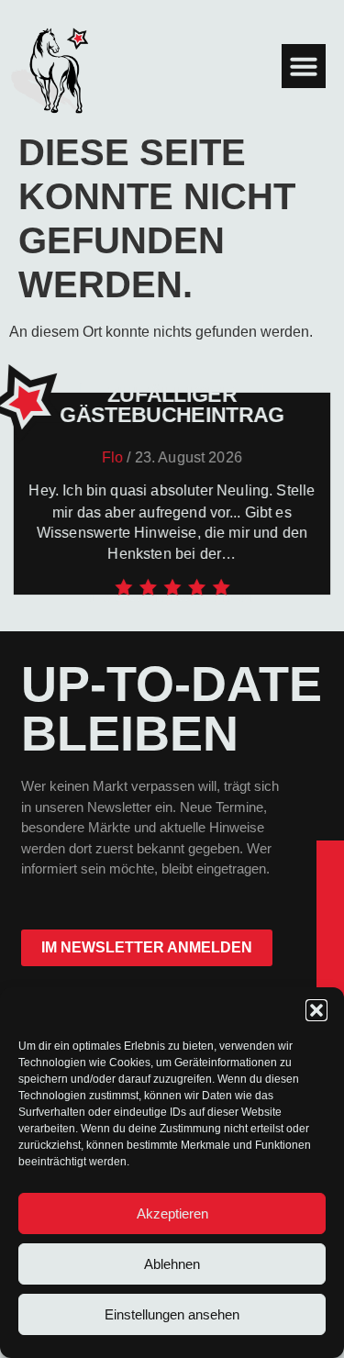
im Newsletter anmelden (146, 947)
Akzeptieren (172, 1213)
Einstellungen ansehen (172, 1314)
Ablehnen (172, 1264)
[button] (316, 1010)
